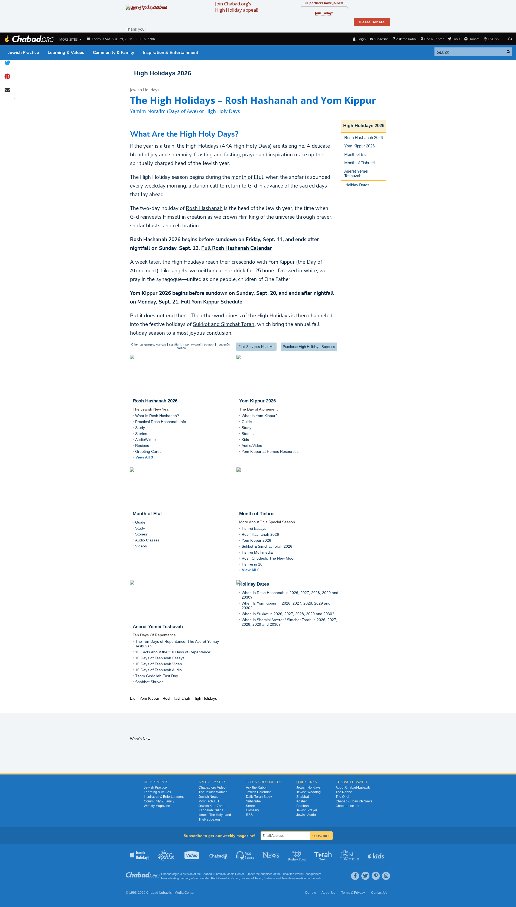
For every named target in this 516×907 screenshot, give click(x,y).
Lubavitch (219, 874)
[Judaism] (29, 39)
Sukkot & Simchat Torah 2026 (267, 546)
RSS (249, 815)
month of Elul (247, 177)
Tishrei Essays (254, 528)
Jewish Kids (376, 855)
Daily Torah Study (259, 797)
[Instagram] (386, 876)
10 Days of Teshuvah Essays (159, 658)
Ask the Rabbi (406, 39)
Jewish (286, 878)
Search (251, 806)
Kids (245, 439)
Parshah (302, 806)
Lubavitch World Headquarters (301, 874)
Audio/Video (145, 439)
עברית (185, 344)
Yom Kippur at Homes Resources (270, 451)
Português (223, 344)
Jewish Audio (306, 815)
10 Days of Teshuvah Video (158, 664)
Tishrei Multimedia (257, 552)
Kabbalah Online (211, 810)
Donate (474, 39)
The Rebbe (344, 792)
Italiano (181, 347)
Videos (141, 546)
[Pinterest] (376, 876)
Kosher (301, 801)
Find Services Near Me (256, 347)
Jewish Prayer (306, 810)
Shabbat (302, 797)
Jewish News (208, 797)
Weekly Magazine (157, 806)
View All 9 (144, 457)
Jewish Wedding (308, 792)
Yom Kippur (281, 262)
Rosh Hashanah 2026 (260, 534)
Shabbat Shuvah (149, 682)
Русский (196, 344)
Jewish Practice (23, 53)
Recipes (142, 445)
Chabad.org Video (212, 787)
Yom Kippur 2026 (256, 540)
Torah (258, 878)
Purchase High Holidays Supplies (309, 347)
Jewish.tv (192, 855)
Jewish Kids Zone (212, 806)
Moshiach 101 (209, 801)
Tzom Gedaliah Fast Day (156, 676)
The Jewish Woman (213, 792)
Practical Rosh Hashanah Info (160, 421)
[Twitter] (365, 876)
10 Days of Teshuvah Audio (158, 670)
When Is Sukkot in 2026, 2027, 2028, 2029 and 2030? (288, 614)
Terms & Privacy (353, 893)
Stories (141, 433)
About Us (328, 893)
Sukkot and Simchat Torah (223, 324)
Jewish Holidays (144, 89)
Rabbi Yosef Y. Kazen (225, 878)
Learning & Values (66, 53)
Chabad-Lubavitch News (354, 801)
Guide (247, 421)
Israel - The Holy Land (215, 815)
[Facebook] (355, 876)
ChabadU (219, 855)
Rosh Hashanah (204, 208)
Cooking (297, 855)
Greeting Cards (148, 451)
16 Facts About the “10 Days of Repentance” (173, 652)
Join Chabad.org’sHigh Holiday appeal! (236, 7)
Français (161, 344)
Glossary (252, 810)
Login (361, 39)
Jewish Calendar (258, 792)
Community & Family (113, 53)
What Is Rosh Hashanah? (157, 416)
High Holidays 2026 (162, 73)
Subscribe (253, 801)
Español (174, 344)
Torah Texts (324, 855)
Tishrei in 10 (252, 564)
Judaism (269, 878)
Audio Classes (147, 540)
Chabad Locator (347, 806)
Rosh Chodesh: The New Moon (269, 558)
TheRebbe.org (209, 819)
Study (140, 427)
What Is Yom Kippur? (260, 416)
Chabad (207, 874)
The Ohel (342, 797)
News (271, 855)
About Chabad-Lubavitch (354, 787)
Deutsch (209, 344)
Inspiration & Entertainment (170, 53)
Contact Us (379, 893)
